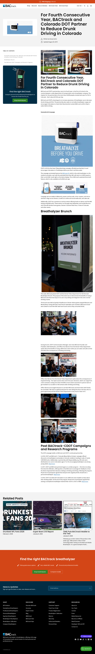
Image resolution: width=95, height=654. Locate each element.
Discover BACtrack (31, 605)
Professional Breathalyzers (10, 611)
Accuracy (28, 608)
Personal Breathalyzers (9, 613)
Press (73, 613)
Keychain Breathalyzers (9, 616)
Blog (27, 613)
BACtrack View (30, 619)
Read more (52, 464)
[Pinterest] (91, 639)
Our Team (74, 608)
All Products (6, 605)
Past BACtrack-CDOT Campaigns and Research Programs (18, 62)
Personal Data (53, 624)
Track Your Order (53, 608)
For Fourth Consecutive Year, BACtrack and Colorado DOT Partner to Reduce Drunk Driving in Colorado (20, 56)
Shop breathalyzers (40, 572)
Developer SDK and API (78, 624)
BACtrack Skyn (30, 621)
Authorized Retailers (54, 621)
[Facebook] (75, 639)
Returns (51, 616)
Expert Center (30, 611)
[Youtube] (81, 639)
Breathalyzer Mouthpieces (10, 619)
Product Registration (54, 611)
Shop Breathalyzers (20, 100)
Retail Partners (76, 621)
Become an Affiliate (77, 619)
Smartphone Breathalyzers (10, 608)
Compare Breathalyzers (9, 624)
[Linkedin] (88, 639)
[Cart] (91, 5)
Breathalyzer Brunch (9, 59)
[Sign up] (89, 588)
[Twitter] (86, 639)
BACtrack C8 (65, 173)
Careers (74, 611)
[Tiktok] (83, 639)
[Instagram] (78, 639)
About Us (74, 605)
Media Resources (76, 616)
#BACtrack (29, 616)
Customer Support (54, 605)
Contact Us (75, 627)
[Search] (84, 5)
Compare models (55, 572)
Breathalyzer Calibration (10, 621)
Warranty (51, 619)
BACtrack (8, 649)
